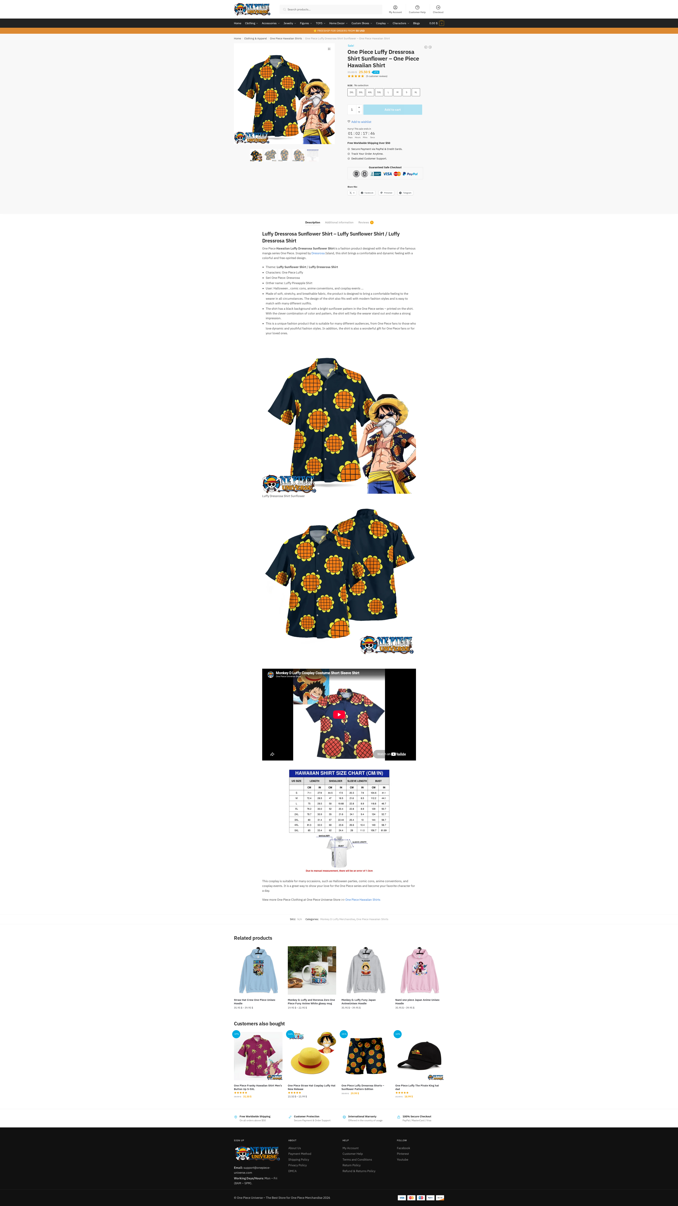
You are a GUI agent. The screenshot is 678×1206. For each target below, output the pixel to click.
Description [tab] (312, 222)
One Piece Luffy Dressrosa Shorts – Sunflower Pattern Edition (362, 1087)
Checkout (438, 12)
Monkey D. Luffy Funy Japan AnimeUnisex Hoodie (358, 1001)
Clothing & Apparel (255, 38)
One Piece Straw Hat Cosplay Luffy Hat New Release (311, 1087)
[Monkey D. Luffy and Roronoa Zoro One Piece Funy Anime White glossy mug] (312, 970)
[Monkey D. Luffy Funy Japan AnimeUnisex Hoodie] (365, 970)
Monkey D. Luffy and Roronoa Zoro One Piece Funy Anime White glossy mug (311, 1001)
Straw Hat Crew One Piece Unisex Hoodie (254, 1001)
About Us (294, 1148)
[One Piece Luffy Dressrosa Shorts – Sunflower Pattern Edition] (365, 1056)
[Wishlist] (277, 951)
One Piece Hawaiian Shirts (286, 38)
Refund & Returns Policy (359, 1171)
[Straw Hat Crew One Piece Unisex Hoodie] (258, 970)
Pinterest (403, 1154)
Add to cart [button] (419, 1104)
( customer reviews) (376, 76)
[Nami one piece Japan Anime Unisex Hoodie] (419, 970)
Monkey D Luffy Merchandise (337, 919)
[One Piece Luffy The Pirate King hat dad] (419, 1056)
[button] (329, 49)
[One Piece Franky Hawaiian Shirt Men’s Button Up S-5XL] (258, 1056)
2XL (352, 92)
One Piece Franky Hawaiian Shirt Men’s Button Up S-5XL (258, 1087)
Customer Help (417, 12)
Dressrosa (318, 253)
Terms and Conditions (357, 1160)
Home (237, 38)
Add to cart (393, 110)
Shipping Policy (298, 1160)
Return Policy (352, 1165)
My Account (395, 12)
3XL (361, 92)
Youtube (402, 1160)
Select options (258, 1015)
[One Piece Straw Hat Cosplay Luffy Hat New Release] (312, 1056)
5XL (379, 92)
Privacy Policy (297, 1165)
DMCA (292, 1171)
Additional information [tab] (339, 222)
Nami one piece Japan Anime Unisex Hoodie (417, 1001)
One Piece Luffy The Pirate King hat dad (417, 1087)
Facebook (403, 1148)
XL (416, 92)
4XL (370, 92)
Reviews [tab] (363, 222)
